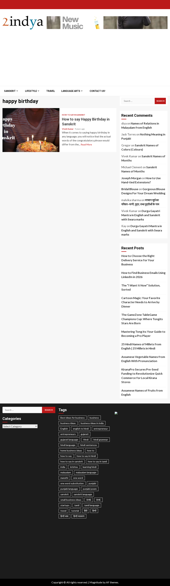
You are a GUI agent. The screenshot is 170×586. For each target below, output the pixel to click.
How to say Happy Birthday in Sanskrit (30, 130)
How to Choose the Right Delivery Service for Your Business (138, 260)
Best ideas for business (72, 417)
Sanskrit (10, 91)
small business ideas (70, 499)
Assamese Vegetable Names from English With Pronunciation (143, 359)
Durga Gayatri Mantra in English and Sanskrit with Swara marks (140, 215)
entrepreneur (101, 428)
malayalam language (86, 472)
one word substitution (72, 483)
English (64, 428)
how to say (66, 456)
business (94, 417)
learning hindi (89, 466)
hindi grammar (100, 439)
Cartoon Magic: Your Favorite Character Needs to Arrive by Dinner (140, 302)
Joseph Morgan (131, 178)
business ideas (68, 423)
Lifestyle (31, 91)
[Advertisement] (85, 56)
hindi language (67, 445)
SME (98, 499)
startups (64, 505)
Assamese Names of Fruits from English (142, 393)
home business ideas (71, 450)
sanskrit (64, 494)
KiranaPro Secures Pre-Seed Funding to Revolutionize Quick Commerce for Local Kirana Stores (142, 376)
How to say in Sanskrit (73, 115)
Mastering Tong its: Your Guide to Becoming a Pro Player (143, 334)
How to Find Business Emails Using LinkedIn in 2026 (143, 275)
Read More (86, 144)
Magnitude (95, 582)
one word (78, 477)
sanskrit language (83, 494)
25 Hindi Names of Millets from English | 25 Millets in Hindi (141, 346)
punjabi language (69, 488)
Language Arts (70, 91)
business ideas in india (92, 423)
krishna (74, 466)
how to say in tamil (97, 461)
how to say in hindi (86, 456)
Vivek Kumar (68, 129)
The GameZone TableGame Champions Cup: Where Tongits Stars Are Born (142, 319)
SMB (88, 499)
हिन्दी (94, 510)
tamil (76, 505)
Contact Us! (97, 91)
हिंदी (85, 510)
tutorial (75, 510)
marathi (64, 477)
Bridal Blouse (129, 189)
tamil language (91, 505)
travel (63, 510)
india (62, 466)
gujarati (84, 434)
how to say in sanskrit (71, 461)
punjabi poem (90, 488)
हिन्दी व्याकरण (79, 516)
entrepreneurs (68, 434)
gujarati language (69, 439)
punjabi (92, 483)
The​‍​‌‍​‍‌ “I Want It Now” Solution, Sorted (140, 287)
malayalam (65, 472)
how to (90, 450)
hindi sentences (88, 445)
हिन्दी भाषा (64, 516)
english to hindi (81, 428)
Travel (50, 91)
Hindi (85, 439)
